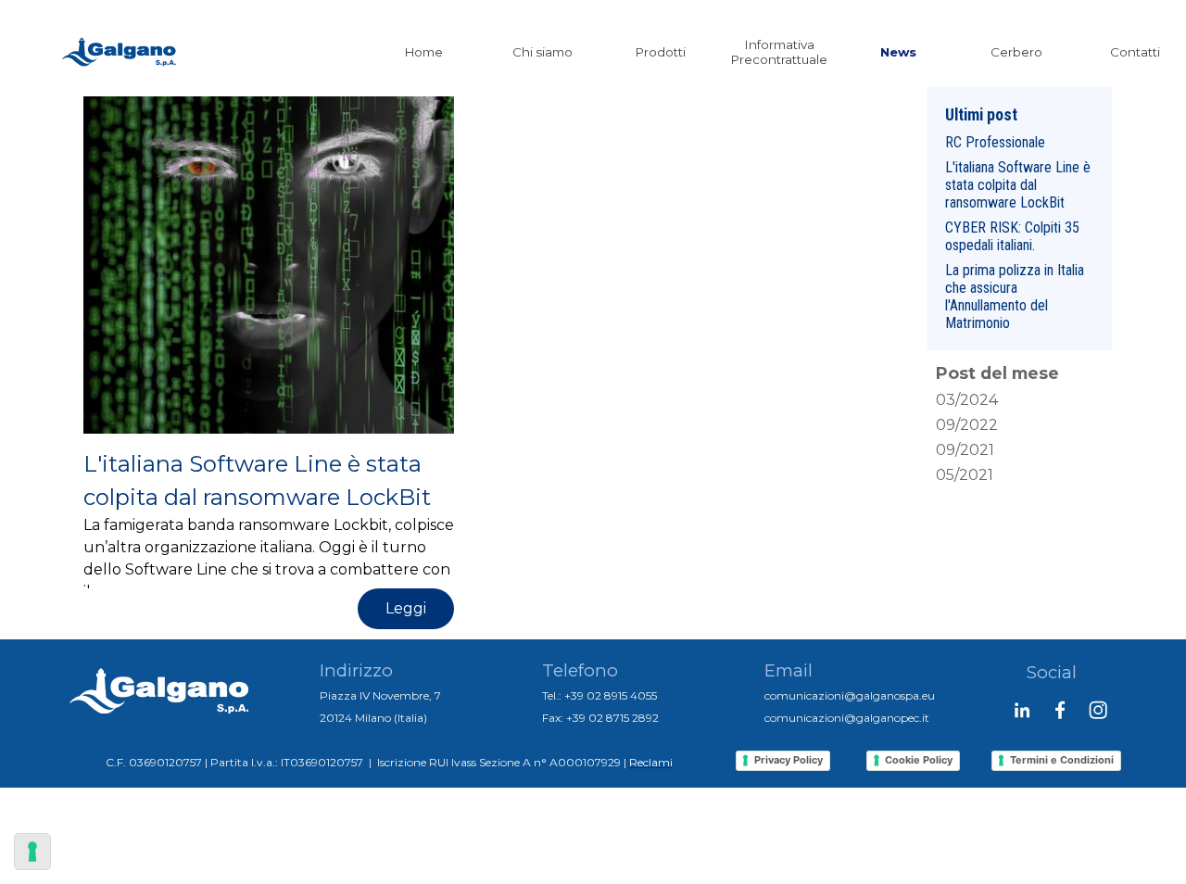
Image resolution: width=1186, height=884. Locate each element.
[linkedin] (1022, 710)
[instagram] (1098, 710)
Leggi (405, 608)
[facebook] (1060, 710)
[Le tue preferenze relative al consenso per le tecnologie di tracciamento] (32, 851)
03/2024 (967, 400)
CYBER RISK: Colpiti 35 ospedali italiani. (1012, 236)
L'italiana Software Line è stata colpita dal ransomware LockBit (1018, 184)
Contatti (1135, 51)
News (898, 51)
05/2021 (964, 475)
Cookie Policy (919, 759)
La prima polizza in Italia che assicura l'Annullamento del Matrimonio (1014, 296)
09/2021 (965, 450)
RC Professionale (995, 142)
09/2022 (967, 425)
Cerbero (1016, 51)
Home (424, 51)
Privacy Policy (788, 759)
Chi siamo (542, 51)
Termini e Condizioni (1062, 759)
